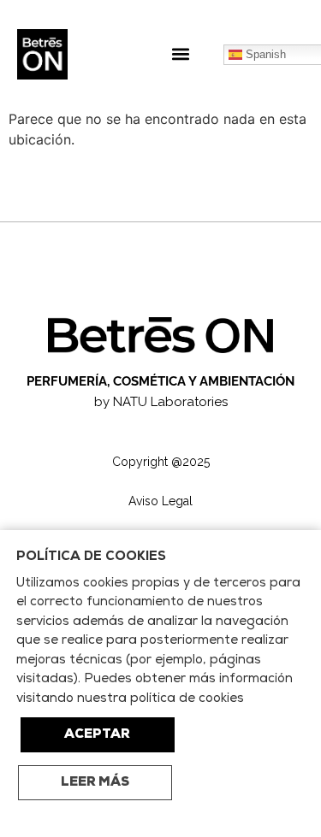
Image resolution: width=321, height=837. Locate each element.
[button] (181, 54)
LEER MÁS (95, 782)
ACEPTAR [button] (97, 734)
